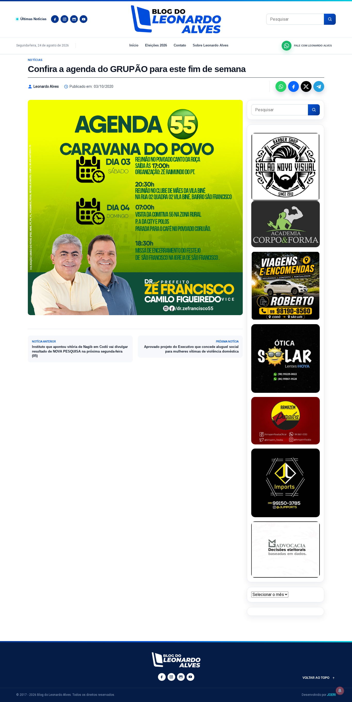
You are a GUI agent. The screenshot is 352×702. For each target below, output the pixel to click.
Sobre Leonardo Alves (210, 45)
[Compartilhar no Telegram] (318, 86)
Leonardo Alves (46, 86)
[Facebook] (55, 19)
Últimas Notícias (33, 19)
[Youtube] (83, 19)
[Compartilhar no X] (306, 86)
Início (133, 45)
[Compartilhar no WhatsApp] (280, 86)
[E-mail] (74, 19)
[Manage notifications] (340, 691)
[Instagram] (64, 19)
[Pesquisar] (330, 19)
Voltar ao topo (316, 678)
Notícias (35, 59)
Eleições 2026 (156, 45)
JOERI (331, 695)
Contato (180, 45)
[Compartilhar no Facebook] (293, 86)
